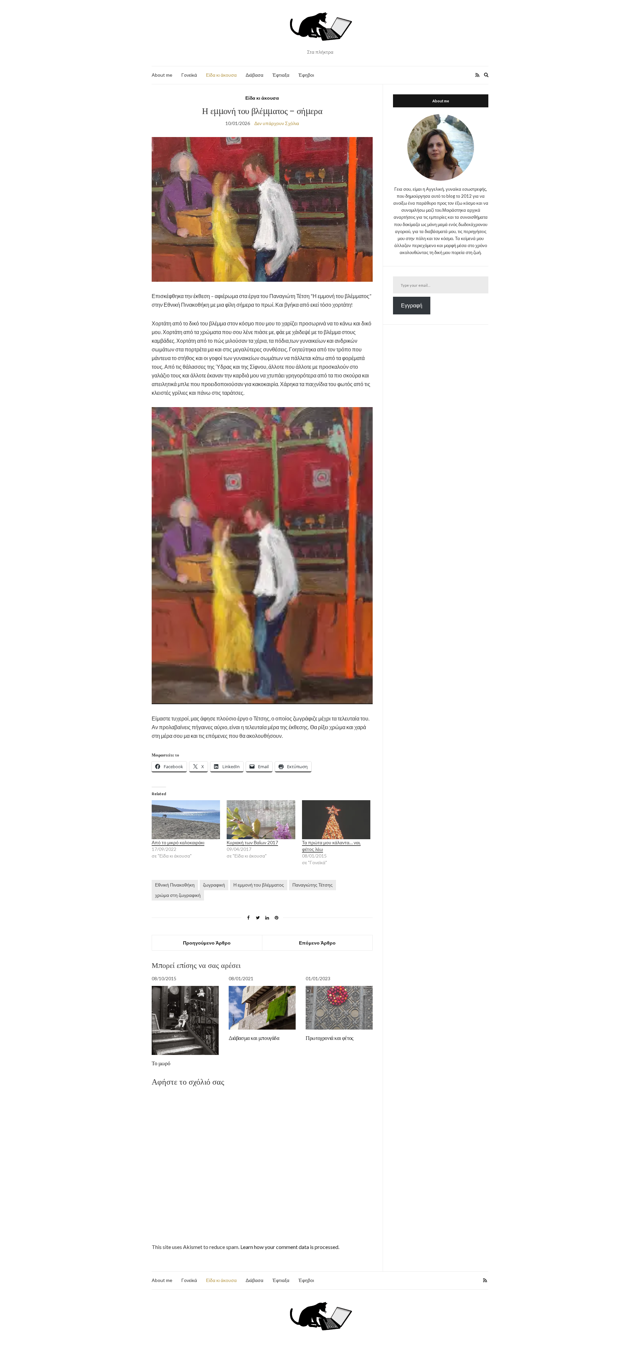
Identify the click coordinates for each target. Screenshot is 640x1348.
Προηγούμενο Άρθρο (207, 943)
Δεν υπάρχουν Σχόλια (276, 123)
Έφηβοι (306, 75)
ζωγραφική (214, 885)
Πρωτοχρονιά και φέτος (329, 1038)
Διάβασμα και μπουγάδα (254, 1038)
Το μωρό (161, 1063)
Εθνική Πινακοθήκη (175, 885)
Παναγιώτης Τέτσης (312, 885)
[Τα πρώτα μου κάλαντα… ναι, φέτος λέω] (336, 819)
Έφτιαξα (280, 75)
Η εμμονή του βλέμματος (258, 885)
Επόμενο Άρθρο (317, 943)
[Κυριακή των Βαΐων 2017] (261, 819)
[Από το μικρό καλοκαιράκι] (186, 819)
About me (162, 75)
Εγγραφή (411, 305)
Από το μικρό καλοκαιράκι (178, 842)
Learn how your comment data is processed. (289, 1247)
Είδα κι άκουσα (221, 75)
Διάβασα (254, 75)
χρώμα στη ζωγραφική (178, 895)
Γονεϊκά (189, 75)
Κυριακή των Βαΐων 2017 (252, 842)
